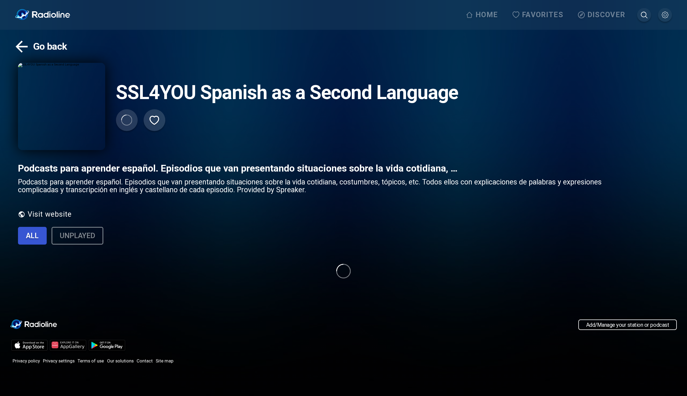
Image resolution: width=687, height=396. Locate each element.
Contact (145, 361)
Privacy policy (26, 361)
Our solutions (120, 361)
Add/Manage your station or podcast (627, 324)
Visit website (50, 214)
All (32, 235)
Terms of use (91, 361)
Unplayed (77, 235)
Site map (164, 361)
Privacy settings (59, 361)
